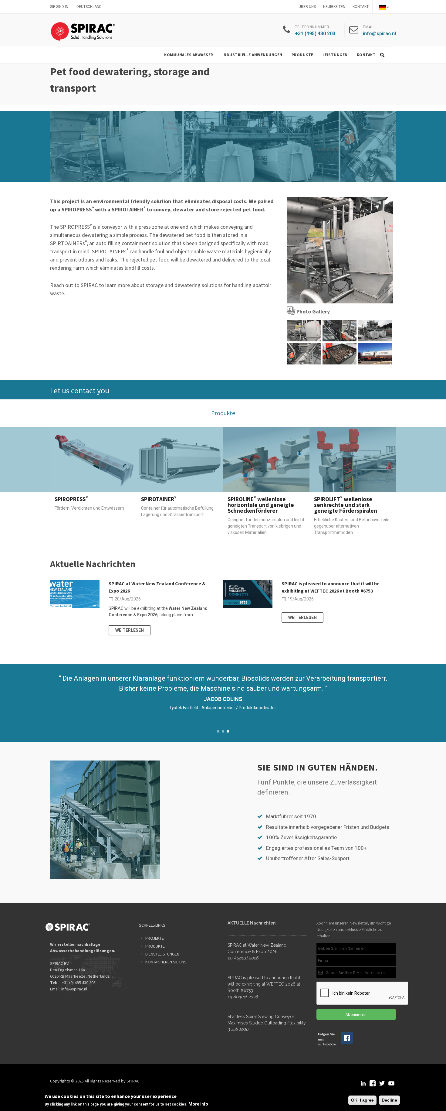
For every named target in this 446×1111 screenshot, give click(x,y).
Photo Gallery (313, 311)
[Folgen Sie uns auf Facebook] (347, 1043)
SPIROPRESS (71, 499)
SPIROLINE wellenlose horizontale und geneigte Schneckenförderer (261, 504)
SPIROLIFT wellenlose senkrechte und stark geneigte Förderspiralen (345, 504)
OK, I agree (362, 1100)
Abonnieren (356, 1014)
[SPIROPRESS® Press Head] (340, 250)
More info (198, 1104)
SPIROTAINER (159, 499)
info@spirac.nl (74, 989)
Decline (389, 1100)
